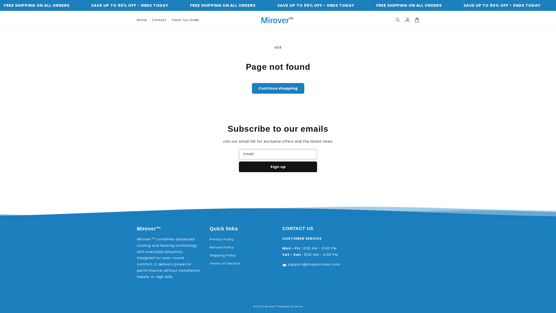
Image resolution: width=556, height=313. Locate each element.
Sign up (278, 166)
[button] (398, 20)
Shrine (298, 306)
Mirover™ (271, 306)
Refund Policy (222, 247)
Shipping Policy (223, 255)
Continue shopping (278, 88)
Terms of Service (225, 263)
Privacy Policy (222, 239)
